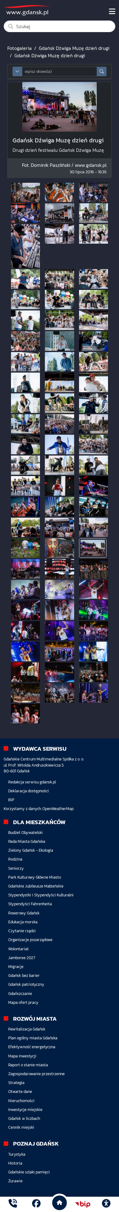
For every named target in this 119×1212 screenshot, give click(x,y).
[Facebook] (36, 1204)
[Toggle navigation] (112, 11)
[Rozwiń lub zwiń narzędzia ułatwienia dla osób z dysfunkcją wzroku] (106, 1204)
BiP (11, 800)
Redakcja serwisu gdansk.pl (32, 782)
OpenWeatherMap (58, 809)
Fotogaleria (19, 48)
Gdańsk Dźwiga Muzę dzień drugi (74, 48)
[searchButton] (101, 71)
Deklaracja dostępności (28, 791)
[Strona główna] (13, 1204)
